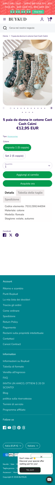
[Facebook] (4, 427)
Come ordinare (11, 310)
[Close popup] (41, 455)
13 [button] (25, 112)
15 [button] (32, 112)
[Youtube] (9, 427)
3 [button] (17, 108)
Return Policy (10, 322)
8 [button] (34, 108)
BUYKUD (23, 477)
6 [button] (27, 108)
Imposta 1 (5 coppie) (17, 147)
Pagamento (9, 327)
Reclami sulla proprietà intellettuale (23, 333)
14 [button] (29, 112)
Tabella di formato (13, 366)
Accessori (7, 472)
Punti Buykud (10, 294)
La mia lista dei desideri (16, 299)
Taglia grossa (8, 468)
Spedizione (9, 316)
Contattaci (8, 338)
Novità (5, 464)
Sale (12, 464)
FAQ (5, 377)
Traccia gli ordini (12, 305)
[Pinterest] (19, 427)
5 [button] (24, 108)
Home (5, 36)
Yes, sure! (30, 470)
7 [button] (31, 108)
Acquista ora (27, 183)
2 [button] (14, 108)
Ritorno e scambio (13, 288)
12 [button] (22, 112)
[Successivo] (51, 108)
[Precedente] (4, 108)
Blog (5, 393)
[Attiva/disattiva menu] (4, 19)
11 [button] (44, 108)
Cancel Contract (12, 344)
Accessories (12, 136)
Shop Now (38, 12)
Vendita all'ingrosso (14, 372)
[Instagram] (14, 427)
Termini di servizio (13, 404)
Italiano (31, 445)
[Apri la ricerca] (4, 28)
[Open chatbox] (49, 479)
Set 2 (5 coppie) (14, 155)
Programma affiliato (14, 409)
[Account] (42, 18)
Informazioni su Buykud (16, 361)
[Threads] (23, 427)
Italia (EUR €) (11, 445)
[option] (27, 72)
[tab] (9, 192)
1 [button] (10, 108)
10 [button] (41, 108)
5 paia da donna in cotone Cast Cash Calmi (29, 36)
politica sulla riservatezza (17, 398)
